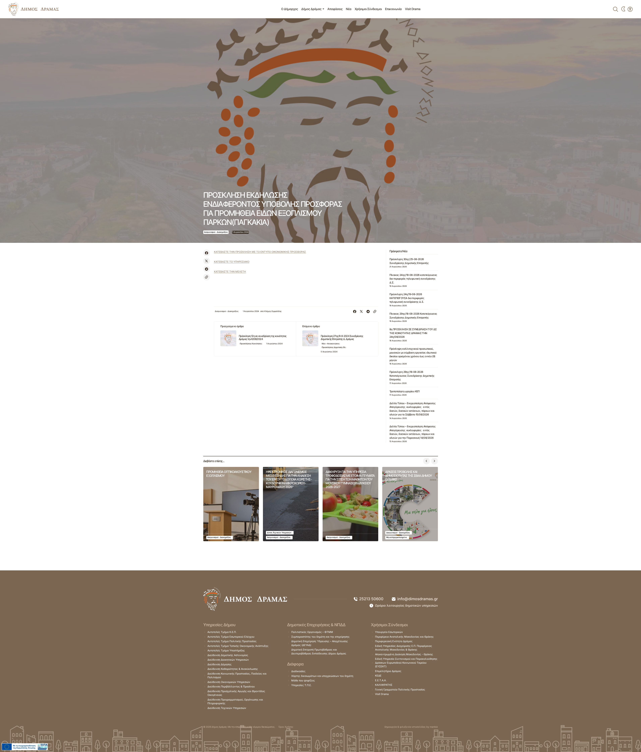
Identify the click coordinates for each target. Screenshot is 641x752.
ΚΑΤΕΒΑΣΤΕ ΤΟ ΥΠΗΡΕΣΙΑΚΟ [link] (231, 261)
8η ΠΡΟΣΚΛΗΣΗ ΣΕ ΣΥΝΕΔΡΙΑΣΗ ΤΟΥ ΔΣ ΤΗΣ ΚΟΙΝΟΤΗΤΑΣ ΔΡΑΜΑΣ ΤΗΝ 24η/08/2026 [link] (413, 333)
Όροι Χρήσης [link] (285, 726)
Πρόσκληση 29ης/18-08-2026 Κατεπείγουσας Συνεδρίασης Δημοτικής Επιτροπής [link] (412, 375)
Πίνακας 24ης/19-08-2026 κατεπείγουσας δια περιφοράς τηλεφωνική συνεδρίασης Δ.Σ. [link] (413, 278)
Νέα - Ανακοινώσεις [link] (331, 343)
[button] (426, 461)
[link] (33, 9)
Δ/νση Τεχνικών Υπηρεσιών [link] (279, 532)
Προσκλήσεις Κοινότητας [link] (251, 343)
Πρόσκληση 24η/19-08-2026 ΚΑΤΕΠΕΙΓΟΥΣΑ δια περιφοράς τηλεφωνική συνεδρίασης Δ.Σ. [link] (406, 298)
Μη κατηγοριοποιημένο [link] (396, 537)
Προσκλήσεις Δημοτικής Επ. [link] (334, 347)
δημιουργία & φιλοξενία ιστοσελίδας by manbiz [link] (411, 726)
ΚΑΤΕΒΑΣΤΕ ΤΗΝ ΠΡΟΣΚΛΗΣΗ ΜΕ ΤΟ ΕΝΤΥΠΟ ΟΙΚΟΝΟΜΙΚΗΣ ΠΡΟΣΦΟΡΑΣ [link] (260, 251)
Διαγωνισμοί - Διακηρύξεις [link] (216, 232)
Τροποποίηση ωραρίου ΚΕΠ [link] (404, 391)
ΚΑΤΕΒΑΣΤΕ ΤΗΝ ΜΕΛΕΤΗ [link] (230, 271)
